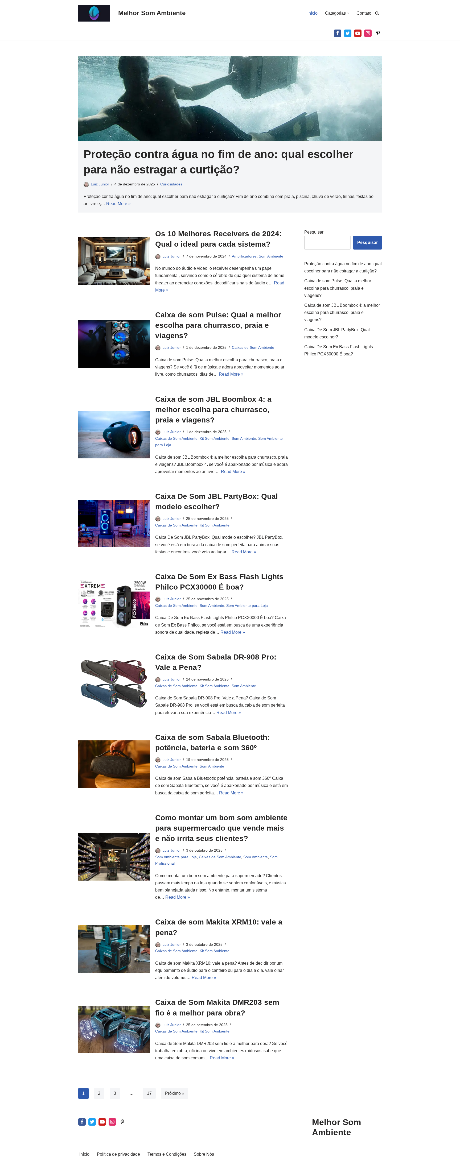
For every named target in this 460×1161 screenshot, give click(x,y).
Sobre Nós (204, 1154)
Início (312, 13)
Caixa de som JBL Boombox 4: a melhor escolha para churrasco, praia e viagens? (213, 409)
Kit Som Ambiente (214, 438)
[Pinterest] (378, 33)
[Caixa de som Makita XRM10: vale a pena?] (114, 949)
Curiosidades (171, 184)
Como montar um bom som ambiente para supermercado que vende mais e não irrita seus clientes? (221, 828)
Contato (363, 13)
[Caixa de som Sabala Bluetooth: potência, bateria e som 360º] (114, 764)
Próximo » (174, 1093)
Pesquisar (313, 232)
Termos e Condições (166, 1154)
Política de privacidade (118, 1154)
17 (149, 1093)
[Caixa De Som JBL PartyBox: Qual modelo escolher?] (114, 523)
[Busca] (377, 13)
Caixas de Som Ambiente (253, 347)
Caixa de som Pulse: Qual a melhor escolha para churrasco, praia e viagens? (218, 325)
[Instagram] (368, 33)
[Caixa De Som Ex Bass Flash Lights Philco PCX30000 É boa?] (114, 603)
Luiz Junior (100, 184)
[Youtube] (358, 33)
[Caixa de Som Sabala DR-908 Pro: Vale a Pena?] (114, 684)
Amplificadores (244, 256)
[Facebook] (337, 33)
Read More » (118, 203)
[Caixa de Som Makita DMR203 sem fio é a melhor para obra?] (114, 1029)
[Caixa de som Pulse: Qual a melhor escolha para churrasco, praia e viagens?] (114, 344)
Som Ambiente (271, 256)
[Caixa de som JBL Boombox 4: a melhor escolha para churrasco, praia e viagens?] (114, 434)
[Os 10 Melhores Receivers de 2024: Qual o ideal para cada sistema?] (114, 261)
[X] (347, 33)
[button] (348, 13)
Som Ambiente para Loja (247, 605)
